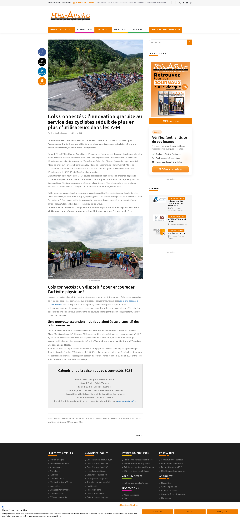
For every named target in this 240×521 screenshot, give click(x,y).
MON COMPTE (54, 3)
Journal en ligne (57, 459)
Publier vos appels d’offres (136, 483)
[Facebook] (183, 2)
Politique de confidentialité (128, 505)
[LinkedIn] (187, 2)
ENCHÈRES (102, 29)
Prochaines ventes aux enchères (138, 459)
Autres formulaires (95, 493)
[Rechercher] (189, 42)
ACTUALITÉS (83, 29)
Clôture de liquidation (97, 474)
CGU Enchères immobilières (136, 471)
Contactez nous (57, 478)
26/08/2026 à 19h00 (177, 198)
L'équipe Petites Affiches (61, 482)
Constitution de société (172, 459)
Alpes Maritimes (131, 495)
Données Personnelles (60, 489)
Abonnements (56, 467)
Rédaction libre (94, 489)
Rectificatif (92, 486)
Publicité (54, 474)
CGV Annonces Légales (97, 497)
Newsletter (55, 471)
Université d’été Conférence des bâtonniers (175, 203)
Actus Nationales (169, 490)
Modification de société (172, 463)
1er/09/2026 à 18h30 (177, 216)
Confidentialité (56, 493)
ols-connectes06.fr (126, 401)
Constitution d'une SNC (97, 467)
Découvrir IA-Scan (171, 169)
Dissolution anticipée (97, 471)
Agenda (154, 188)
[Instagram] (190, 2)
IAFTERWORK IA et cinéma (177, 220)
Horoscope (166, 498)
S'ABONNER (66, 3)
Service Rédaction (59, 133)
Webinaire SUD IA (176, 233)
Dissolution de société (171, 467)
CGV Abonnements (58, 497)
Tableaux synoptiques (60, 463)
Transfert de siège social (98, 482)
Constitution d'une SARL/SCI (100, 459)
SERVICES (118, 29)
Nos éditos (166, 483)
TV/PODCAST (137, 29)
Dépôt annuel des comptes (173, 471)
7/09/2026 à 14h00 (176, 230)
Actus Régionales (169, 486)
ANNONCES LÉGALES (60, 29)
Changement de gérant (97, 478)
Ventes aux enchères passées (137, 463)
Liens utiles (55, 486)
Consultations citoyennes (173, 494)
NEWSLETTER (80, 3)
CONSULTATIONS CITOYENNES (165, 29)
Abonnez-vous (172, 121)
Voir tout (139, 435)
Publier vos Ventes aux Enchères (139, 467)
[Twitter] (180, 2)
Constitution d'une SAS (97, 463)
